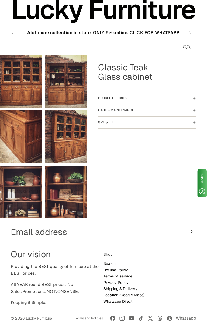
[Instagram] (122, 318)
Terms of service (118, 276)
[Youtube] (131, 318)
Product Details (112, 98)
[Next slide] (190, 33)
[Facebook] (112, 318)
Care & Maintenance (116, 110)
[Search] (185, 47)
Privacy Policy (116, 282)
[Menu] (6, 47)
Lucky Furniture (39, 318)
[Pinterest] (169, 318)
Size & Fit (105, 122)
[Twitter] (150, 318)
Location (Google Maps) (124, 294)
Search (110, 263)
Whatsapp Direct (118, 301)
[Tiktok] (141, 318)
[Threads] (160, 318)
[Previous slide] (13, 33)
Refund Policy (116, 269)
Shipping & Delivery (120, 288)
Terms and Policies (88, 318)
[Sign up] (190, 231)
